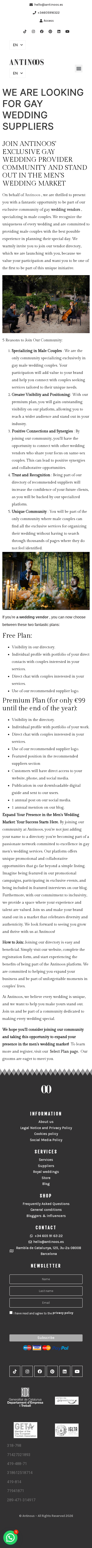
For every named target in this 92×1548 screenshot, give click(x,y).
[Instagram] (33, 31)
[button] (79, 68)
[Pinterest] (50, 31)
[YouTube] (67, 31)
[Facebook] (42, 31)
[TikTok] (25, 31)
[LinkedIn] (58, 31)
